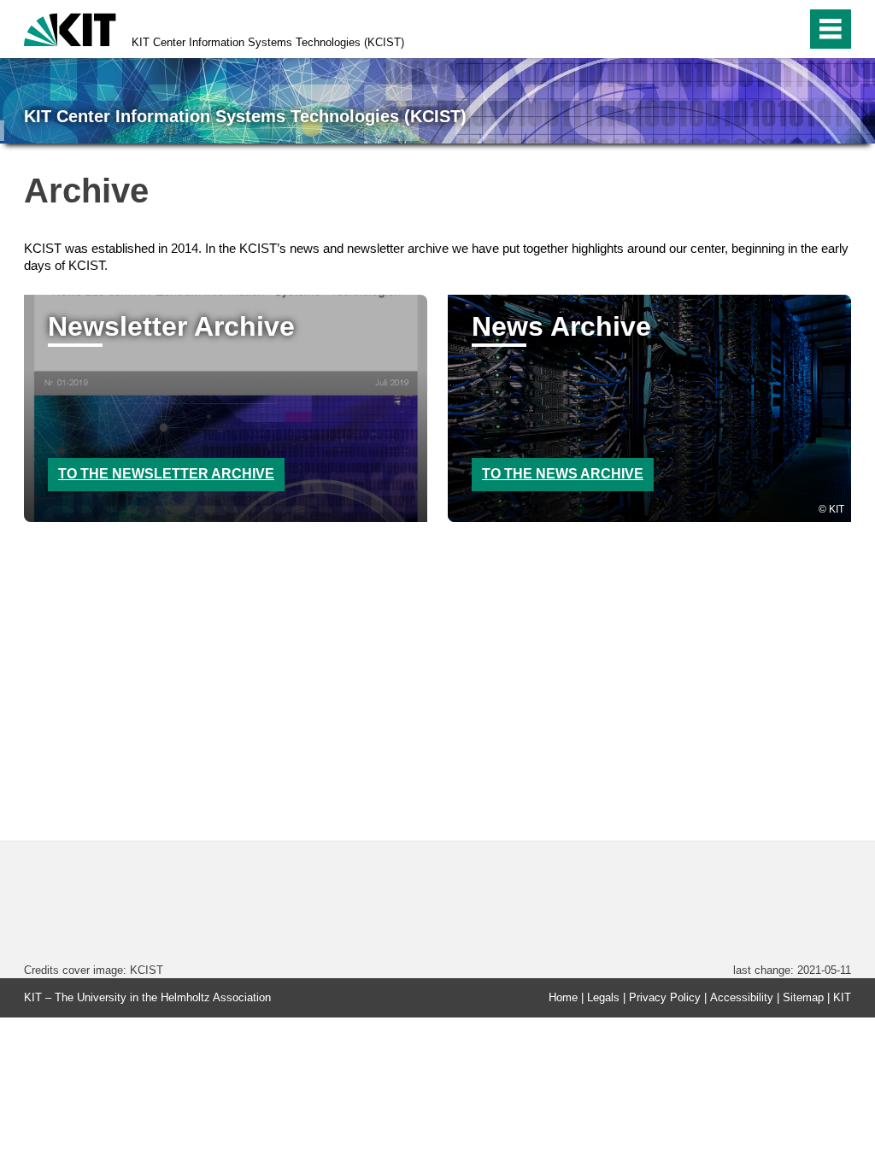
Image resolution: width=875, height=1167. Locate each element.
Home (563, 997)
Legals (603, 997)
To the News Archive (562, 473)
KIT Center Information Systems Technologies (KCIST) (268, 42)
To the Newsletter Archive (166, 473)
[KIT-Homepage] (70, 28)
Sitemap (803, 997)
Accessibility (741, 997)
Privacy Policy (665, 997)
